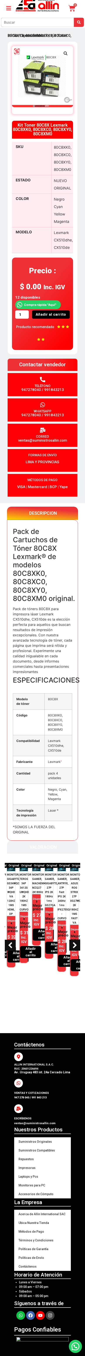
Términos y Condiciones (36, 1240)
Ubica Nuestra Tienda (34, 1223)
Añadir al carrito (51, 314)
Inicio (13, 35)
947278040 (31, 389)
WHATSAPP (42, 411)
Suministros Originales (35, 1141)
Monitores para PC (32, 1185)
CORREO (42, 437)
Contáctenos (28, 1266)
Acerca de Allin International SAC (42, 1214)
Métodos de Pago (31, 1231)
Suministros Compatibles (37, 1150)
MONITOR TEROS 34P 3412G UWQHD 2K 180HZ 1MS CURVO (25, 892)
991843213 (54, 389)
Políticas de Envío (31, 1258)
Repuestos (26, 1159)
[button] (66, 53)
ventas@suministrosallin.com (42, 440)
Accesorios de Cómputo (36, 1194)
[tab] (42, 513)
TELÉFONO (42, 386)
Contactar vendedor (42, 364)
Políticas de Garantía (33, 1249)
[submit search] (79, 22)
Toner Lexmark (34, 35)
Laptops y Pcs (28, 1176)
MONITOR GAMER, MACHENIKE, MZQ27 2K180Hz (40, 883)
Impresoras (27, 1168)
